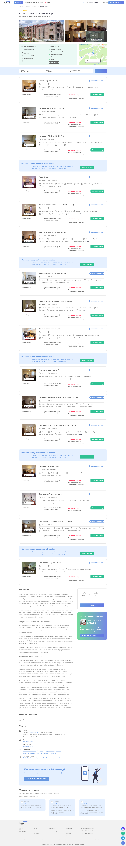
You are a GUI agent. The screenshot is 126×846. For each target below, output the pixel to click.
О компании (69, 828)
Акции (35, 828)
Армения (27, 6)
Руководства (52, 828)
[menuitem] (18, 2)
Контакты (68, 833)
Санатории (36, 833)
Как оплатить (69, 831)
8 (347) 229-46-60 (88, 833)
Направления (37, 831)
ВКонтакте (24, 828)
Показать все (54, 62)
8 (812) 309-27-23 (88, 831)
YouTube (24, 831)
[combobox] (105, 2)
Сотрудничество (70, 836)
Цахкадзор (34, 6)
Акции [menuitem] (49, 2)
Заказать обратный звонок (37, 778)
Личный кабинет (93, 2)
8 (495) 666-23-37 (115, 2)
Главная (21, 6)
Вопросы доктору (53, 831)
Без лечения (26, 720)
